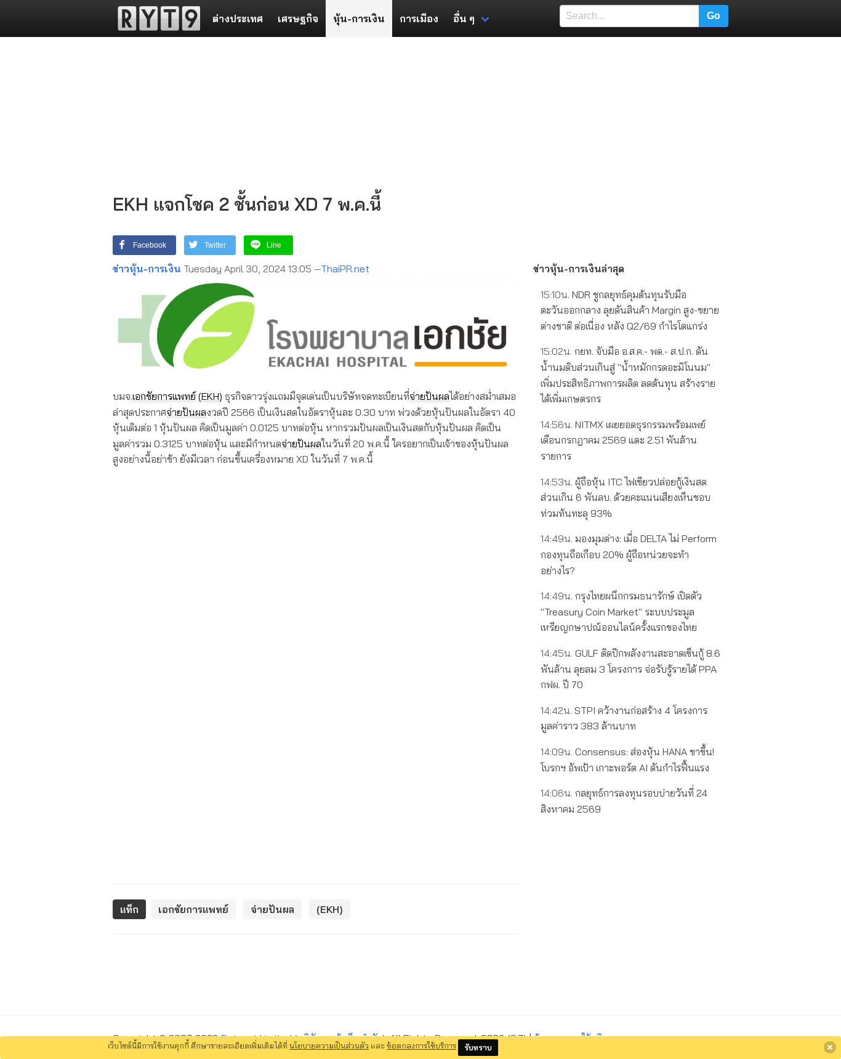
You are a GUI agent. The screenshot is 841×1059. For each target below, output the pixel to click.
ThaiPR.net (345, 268)
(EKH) (210, 396)
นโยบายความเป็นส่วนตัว (329, 1045)
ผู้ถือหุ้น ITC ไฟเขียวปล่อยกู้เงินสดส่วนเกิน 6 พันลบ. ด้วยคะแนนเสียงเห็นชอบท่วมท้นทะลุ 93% (625, 497)
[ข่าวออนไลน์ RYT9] (155, 18)
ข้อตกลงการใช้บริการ (421, 1045)
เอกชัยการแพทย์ (164, 396)
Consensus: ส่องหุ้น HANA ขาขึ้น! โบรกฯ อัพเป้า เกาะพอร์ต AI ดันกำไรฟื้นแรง (627, 759)
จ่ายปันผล (429, 396)
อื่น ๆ (464, 18)
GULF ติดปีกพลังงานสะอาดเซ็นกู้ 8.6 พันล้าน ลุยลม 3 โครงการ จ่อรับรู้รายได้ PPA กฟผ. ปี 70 (630, 669)
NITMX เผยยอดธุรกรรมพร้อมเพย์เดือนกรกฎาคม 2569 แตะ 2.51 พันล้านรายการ (623, 440)
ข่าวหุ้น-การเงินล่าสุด (578, 268)
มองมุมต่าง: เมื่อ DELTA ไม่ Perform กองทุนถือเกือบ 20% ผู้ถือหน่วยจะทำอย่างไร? (629, 554)
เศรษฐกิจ (298, 18)
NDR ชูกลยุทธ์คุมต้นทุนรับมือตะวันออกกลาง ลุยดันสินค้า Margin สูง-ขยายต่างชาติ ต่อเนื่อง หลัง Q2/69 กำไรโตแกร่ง (630, 310)
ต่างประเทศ (237, 18)
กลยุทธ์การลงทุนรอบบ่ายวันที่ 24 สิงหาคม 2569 (624, 801)
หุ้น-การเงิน (359, 18)
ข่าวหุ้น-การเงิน (147, 268)
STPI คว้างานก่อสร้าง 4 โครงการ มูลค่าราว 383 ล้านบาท (624, 718)
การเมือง (419, 18)
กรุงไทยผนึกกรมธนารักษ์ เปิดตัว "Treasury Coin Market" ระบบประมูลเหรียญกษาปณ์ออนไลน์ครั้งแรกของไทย (621, 611)
